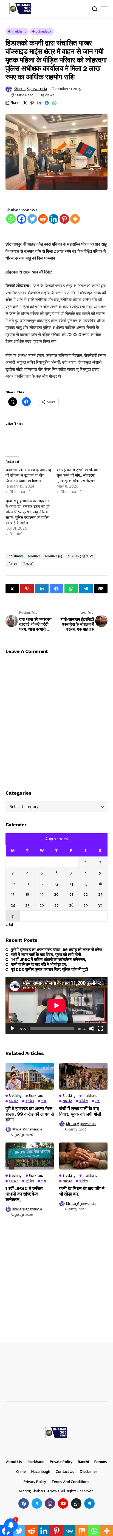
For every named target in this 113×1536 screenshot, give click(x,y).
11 (27, 883)
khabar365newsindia (30, 89)
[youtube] (63, 1503)
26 (41, 905)
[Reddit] (43, 219)
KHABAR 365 (53, 556)
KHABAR (34, 556)
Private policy (61, 1462)
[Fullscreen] (100, 1028)
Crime (21, 1472)
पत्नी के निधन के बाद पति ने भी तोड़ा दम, (39, 964)
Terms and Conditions (70, 1482)
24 (13, 905)
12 (42, 883)
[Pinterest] (64, 219)
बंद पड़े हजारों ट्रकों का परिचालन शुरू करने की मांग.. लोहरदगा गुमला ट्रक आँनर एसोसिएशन (78, 475)
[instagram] (50, 1503)
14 (71, 883)
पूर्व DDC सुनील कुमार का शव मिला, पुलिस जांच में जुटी (49, 969)
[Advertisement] (56, 1283)
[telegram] (89, 1503)
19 (42, 894)
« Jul (9, 924)
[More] (75, 219)
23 (100, 894)
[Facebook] (21, 219)
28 (71, 905)
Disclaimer (88, 1472)
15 (85, 883)
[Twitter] (32, 219)
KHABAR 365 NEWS (80, 556)
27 (56, 905)
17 (13, 894)
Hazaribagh (40, 1472)
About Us (14, 1462)
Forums (100, 1462)
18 (27, 894)
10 (13, 883)
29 (85, 905)
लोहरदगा (12, 564)
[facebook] (23, 1503)
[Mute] (91, 1028)
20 (56, 894)
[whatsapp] (76, 1503)
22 (85, 894)
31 (13, 915)
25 (27, 905)
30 (100, 905)
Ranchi (83, 1462)
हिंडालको (28, 564)
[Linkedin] (53, 219)
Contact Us (65, 1472)
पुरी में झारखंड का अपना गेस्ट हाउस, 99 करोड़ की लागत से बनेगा (56, 949)
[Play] (12, 1028)
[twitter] (37, 1503)
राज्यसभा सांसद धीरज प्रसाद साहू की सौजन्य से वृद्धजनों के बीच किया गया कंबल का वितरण (28, 475)
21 (71, 894)
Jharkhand (15, 556)
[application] (56, 1005)
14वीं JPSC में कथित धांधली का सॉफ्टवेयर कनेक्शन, (48, 959)
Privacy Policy (35, 1482)
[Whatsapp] (11, 219)
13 (56, 883)
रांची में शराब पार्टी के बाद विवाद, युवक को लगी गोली (46, 954)
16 (100, 883)
